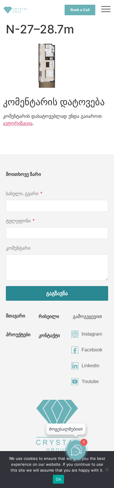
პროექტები (18, 334)
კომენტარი (18, 248)
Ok (58, 479)
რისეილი (49, 316)
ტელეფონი (19, 220)
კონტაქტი (49, 335)
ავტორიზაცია (17, 123)
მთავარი (15, 315)
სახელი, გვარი (22, 193)
